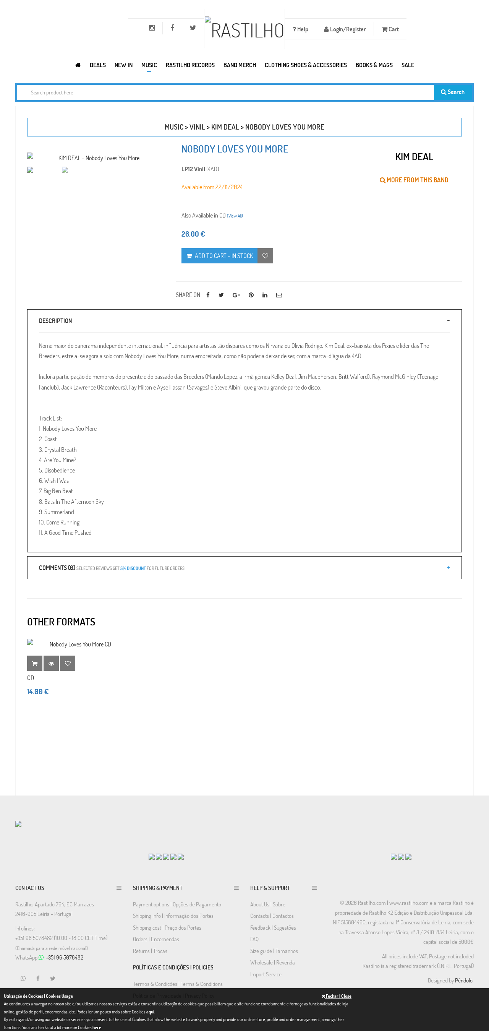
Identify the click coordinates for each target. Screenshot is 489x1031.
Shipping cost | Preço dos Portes (167, 927)
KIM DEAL (225, 127)
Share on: (188, 295)
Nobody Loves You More (284, 127)
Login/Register (347, 29)
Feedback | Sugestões (273, 927)
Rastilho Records (190, 65)
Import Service (266, 974)
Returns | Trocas (150, 951)
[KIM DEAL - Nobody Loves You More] (95, 158)
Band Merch (239, 65)
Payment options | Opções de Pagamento (177, 904)
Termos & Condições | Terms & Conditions (178, 983)
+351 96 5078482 (64, 957)
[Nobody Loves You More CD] (77, 644)
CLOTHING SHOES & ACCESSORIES (306, 65)
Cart (393, 29)
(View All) (235, 216)
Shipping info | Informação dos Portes (173, 915)
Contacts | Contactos (272, 915)
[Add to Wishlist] (67, 663)
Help (302, 29)
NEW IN (124, 65)
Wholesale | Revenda (272, 962)
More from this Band (417, 179)
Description (55, 321)
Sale (408, 65)
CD (30, 678)
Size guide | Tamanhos (274, 951)
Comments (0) (112, 567)
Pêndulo (464, 980)
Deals (98, 65)
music (174, 127)
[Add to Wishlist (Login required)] (265, 255)
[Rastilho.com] (78, 65)
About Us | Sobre (267, 904)
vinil (197, 127)
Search (456, 92)
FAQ (254, 939)
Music (149, 65)
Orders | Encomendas (156, 939)
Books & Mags (374, 65)
